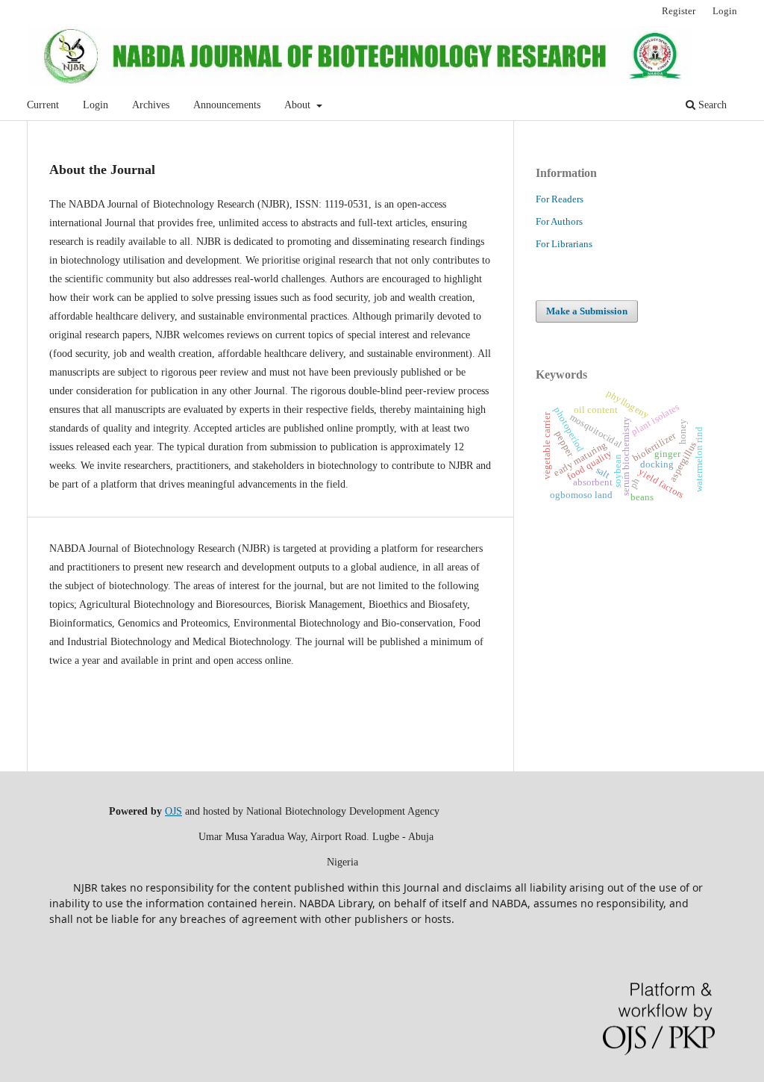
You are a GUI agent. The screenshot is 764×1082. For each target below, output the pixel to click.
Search (711, 105)
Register (678, 10)
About (298, 105)
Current (43, 105)
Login (95, 105)
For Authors (559, 221)
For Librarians (564, 243)
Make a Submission (586, 311)
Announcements (226, 105)
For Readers (559, 199)
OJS (173, 811)
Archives (150, 105)
